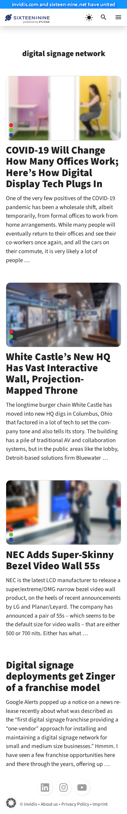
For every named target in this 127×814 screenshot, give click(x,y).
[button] (103, 17)
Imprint (100, 804)
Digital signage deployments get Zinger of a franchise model (60, 676)
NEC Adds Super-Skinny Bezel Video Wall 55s (60, 560)
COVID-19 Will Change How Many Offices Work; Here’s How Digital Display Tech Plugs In (62, 167)
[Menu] (118, 17)
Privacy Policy (75, 804)
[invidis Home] (25, 17)
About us (49, 804)
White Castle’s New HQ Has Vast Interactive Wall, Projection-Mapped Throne (58, 373)
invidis (30, 804)
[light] (88, 17)
